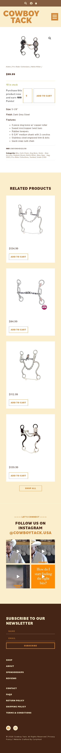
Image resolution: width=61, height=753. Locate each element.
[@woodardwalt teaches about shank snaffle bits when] (18, 551)
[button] (25, 3)
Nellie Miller (36, 67)
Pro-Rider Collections (21, 67)
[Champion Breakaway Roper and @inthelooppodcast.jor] (18, 576)
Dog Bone (34, 153)
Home (8, 67)
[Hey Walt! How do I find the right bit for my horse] (43, 576)
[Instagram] (15, 728)
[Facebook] (8, 728)
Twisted (33, 157)
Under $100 (41, 157)
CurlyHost (37, 739)
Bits (17, 153)
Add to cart (44, 95)
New (39, 155)
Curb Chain (24, 153)
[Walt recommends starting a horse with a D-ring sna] (43, 551)
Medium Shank (19, 155)
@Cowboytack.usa (30, 532)
